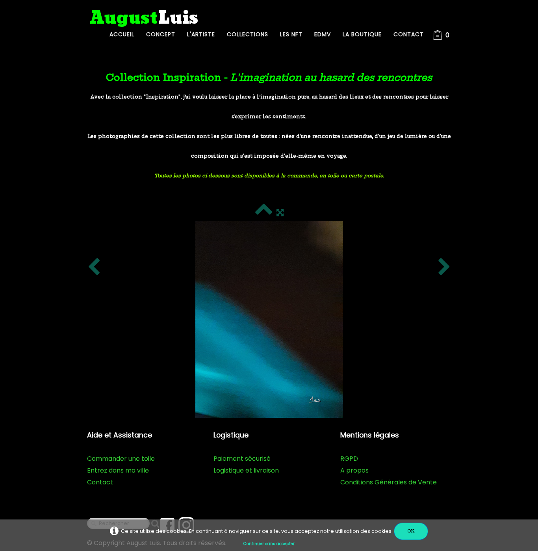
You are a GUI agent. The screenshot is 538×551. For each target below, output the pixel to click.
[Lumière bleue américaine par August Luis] (269, 319)
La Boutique (362, 34)
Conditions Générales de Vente (388, 482)
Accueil (121, 34)
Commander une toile (121, 458)
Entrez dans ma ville (118, 470)
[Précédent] (93, 267)
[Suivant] (444, 267)
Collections (247, 34)
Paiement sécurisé (242, 458)
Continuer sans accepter (269, 544)
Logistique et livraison (246, 470)
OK (411, 531)
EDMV (322, 34)
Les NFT (291, 34)
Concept (160, 34)
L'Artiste (201, 34)
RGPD (349, 458)
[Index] (263, 212)
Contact (408, 34)
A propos (354, 470)
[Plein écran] (280, 212)
